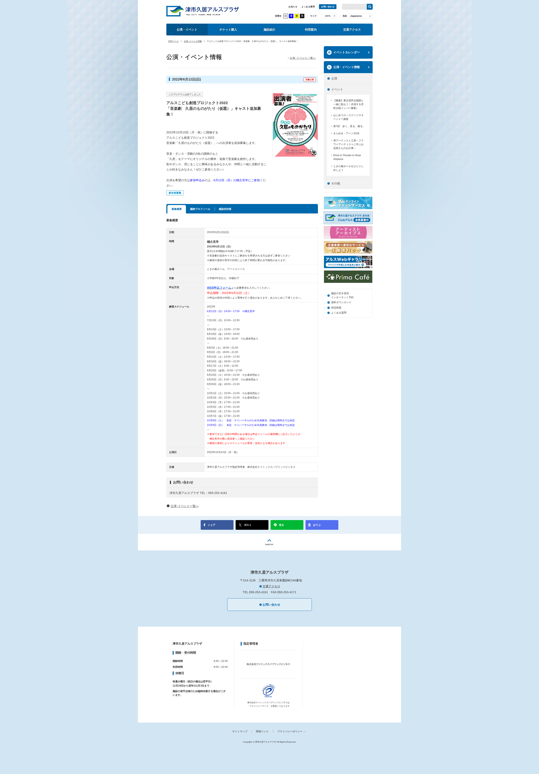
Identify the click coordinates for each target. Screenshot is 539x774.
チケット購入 (228, 29)
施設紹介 (269, 29)
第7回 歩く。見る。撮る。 (349, 126)
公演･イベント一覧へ (303, 57)
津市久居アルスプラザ (202, 11)
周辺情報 (336, 307)
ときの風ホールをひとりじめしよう (348, 168)
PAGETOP (269, 542)
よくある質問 (308, 6)
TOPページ (173, 41)
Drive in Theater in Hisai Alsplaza (347, 157)
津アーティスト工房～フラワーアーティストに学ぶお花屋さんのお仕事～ (348, 144)
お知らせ (292, 6)
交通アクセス (352, 29)
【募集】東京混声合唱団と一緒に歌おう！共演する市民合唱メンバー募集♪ (348, 104)
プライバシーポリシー (290, 731)
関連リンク (262, 731)
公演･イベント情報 (193, 41)
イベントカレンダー (346, 52)
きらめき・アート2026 (346, 133)
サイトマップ (239, 731)
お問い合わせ (327, 6)
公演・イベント (187, 29)
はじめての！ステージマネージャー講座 (348, 117)
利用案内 (311, 29)
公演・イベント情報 (346, 67)
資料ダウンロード (341, 302)
